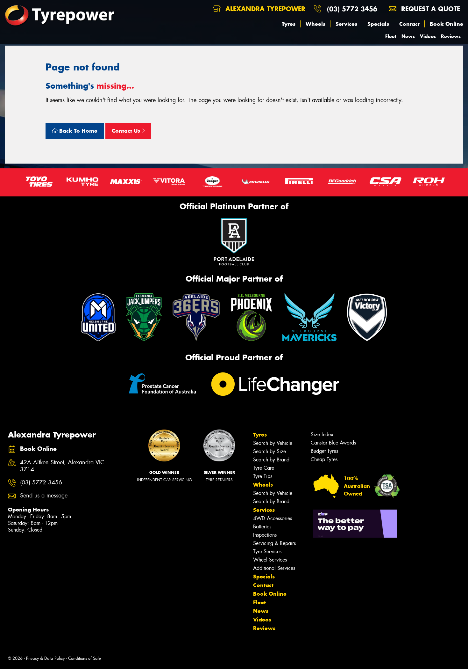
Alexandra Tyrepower (264, 9)
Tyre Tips (262, 476)
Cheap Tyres (324, 459)
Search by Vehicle (272, 443)
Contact (409, 23)
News (408, 36)
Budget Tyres (324, 451)
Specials (378, 23)
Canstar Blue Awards (333, 442)
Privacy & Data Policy (45, 658)
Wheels (315, 23)
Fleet (390, 36)
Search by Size (269, 451)
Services (346, 23)
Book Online (446, 23)
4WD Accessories (272, 518)
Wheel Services (270, 559)
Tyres (288, 23)
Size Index (322, 434)
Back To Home (77, 130)
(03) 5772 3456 (352, 9)
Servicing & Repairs (274, 543)
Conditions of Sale (84, 658)
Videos (428, 36)
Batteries (262, 526)
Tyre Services (267, 551)
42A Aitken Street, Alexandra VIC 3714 (62, 466)
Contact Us (127, 130)
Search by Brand (271, 459)
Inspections (265, 535)
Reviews (451, 36)
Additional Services (274, 568)
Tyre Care (263, 468)
